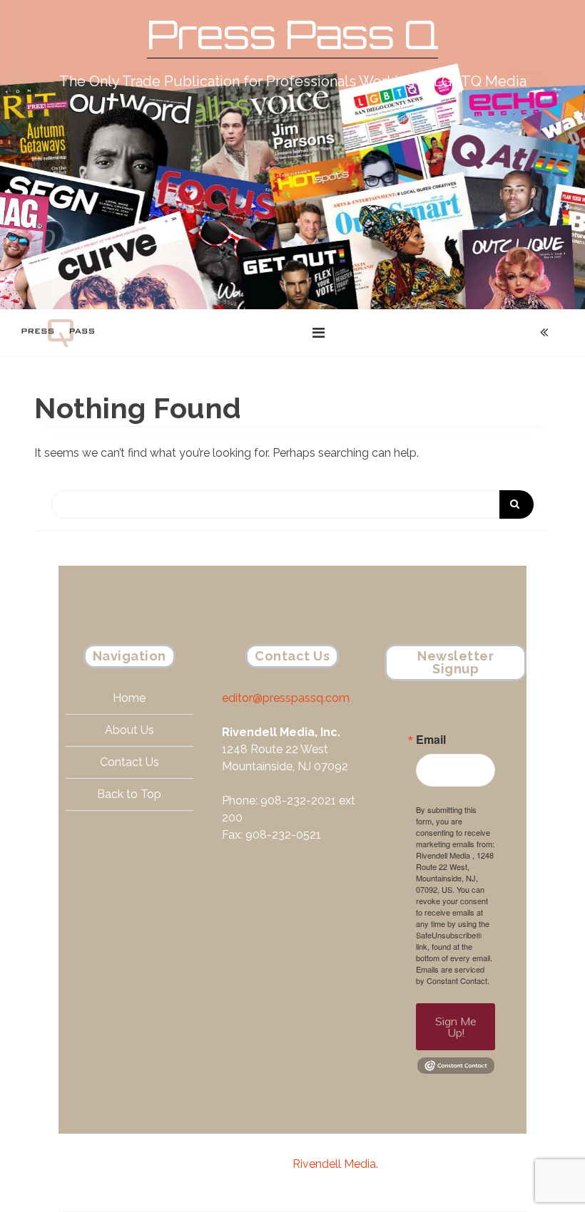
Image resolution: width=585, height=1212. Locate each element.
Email (431, 739)
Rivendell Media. (335, 1164)
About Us (129, 730)
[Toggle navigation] (318, 333)
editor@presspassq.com (286, 698)
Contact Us (129, 762)
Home (129, 698)
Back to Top (129, 794)
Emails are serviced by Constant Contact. (452, 974)
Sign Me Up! (456, 1027)
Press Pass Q (292, 34)
